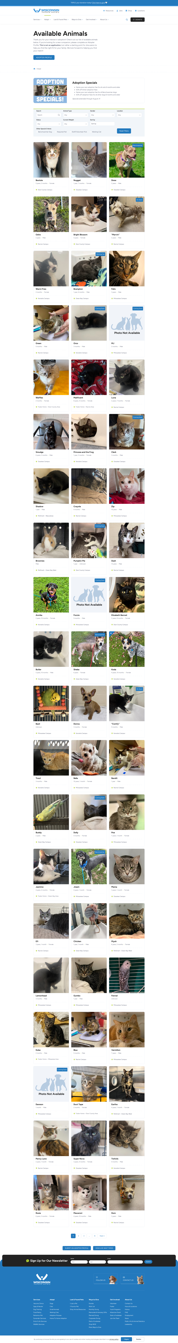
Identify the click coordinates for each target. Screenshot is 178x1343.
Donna (77, 724)
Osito (38, 234)
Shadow (39, 506)
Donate (138, 20)
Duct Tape (78, 1104)
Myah (114, 941)
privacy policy (114, 1339)
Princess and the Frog (84, 452)
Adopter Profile (44, 57)
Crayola (77, 506)
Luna (113, 398)
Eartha (114, 1104)
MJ (112, 343)
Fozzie (77, 615)
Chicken (77, 941)
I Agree (126, 1339)
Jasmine (39, 887)
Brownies (40, 561)
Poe (113, 832)
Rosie (38, 1213)
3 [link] (83, 1236)
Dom (113, 1213)
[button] (75, 115)
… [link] (89, 1236)
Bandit (114, 778)
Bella (76, 778)
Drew (113, 180)
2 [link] (78, 1236)
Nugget (77, 180)
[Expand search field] (126, 19)
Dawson (39, 1104)
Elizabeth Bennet (119, 615)
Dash (113, 561)
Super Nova (79, 1159)
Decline (138, 1339)
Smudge (39, 452)
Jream (76, 887)
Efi (37, 941)
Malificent (78, 398)
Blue (76, 1050)
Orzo (76, 343)
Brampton (78, 289)
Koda (113, 669)
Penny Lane (41, 1159)
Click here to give (98, 3)
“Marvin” (115, 234)
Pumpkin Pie (79, 561)
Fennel (114, 996)
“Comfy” (115, 724)
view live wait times (104, 1248)
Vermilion (115, 1050)
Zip (112, 506)
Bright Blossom (80, 234)
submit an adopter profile (76, 1248)
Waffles (39, 398)
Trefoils (114, 1159)
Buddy (39, 832)
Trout (38, 778)
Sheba (76, 669)
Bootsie (39, 180)
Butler (38, 669)
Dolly (76, 832)
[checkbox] (44, 132)
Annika (39, 615)
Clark (113, 452)
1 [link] (73, 1236)
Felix (113, 289)
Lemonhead (41, 996)
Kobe (38, 1050)
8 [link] (94, 1236)
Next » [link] (102, 1236)
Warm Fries (41, 289)
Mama (114, 887)
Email (109, 1258)
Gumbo (77, 996)
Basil (38, 724)
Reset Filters (124, 131)
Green (38, 343)
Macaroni (78, 1213)
